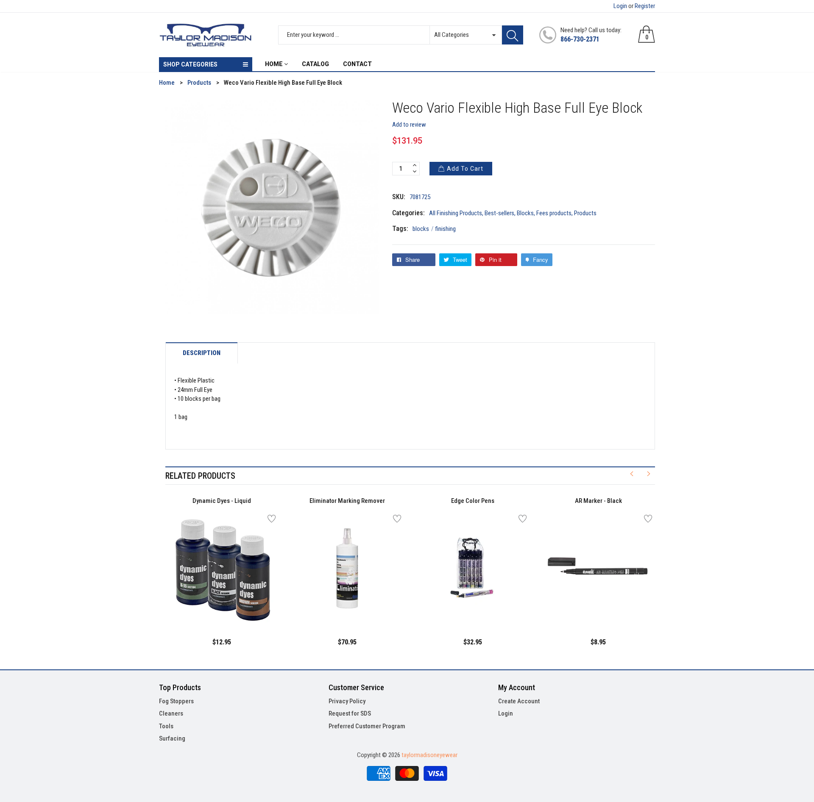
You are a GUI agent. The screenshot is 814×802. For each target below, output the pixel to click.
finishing (445, 229)
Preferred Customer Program (367, 726)
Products (585, 213)
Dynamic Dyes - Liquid (221, 501)
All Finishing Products (455, 213)
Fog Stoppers (176, 701)
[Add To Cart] (326, 605)
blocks (423, 229)
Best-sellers (499, 213)
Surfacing (172, 738)
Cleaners (171, 713)
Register (645, 6)
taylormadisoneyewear (429, 755)
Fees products (553, 213)
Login (620, 6)
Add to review (409, 124)
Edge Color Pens (472, 501)
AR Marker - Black (598, 501)
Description (201, 353)
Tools (166, 726)
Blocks (525, 213)
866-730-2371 (579, 39)
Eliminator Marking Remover (347, 501)
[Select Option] (200, 605)
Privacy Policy (347, 701)
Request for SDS (350, 713)
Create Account (519, 701)
